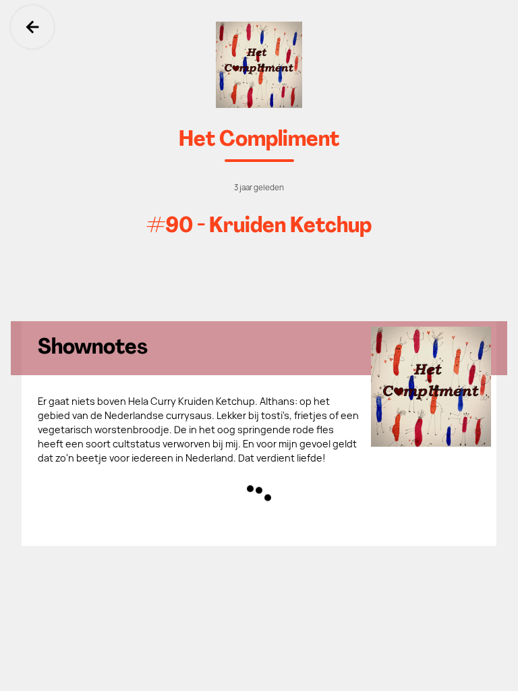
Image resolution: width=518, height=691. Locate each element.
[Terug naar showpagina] (259, 65)
